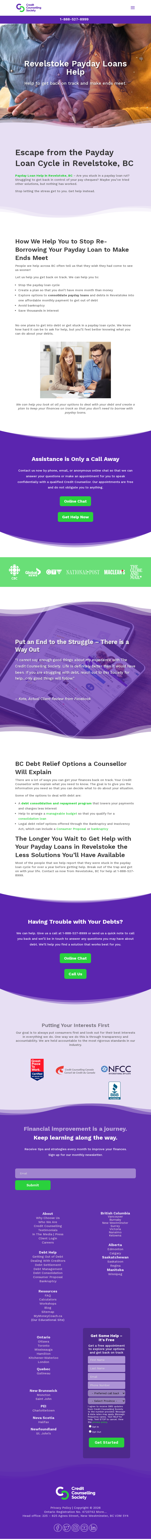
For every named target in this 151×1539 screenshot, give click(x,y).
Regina (115, 1265)
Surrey (115, 1226)
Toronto (44, 1345)
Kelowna (115, 1235)
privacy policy (99, 1422)
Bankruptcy (47, 1281)
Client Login (48, 1238)
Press (59, 1234)
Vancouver (115, 1216)
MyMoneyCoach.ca (48, 1316)
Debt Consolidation (48, 1273)
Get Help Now (75, 517)
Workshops (48, 1303)
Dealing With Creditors (47, 1261)
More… (101, 1512)
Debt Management (47, 1269)
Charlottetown (43, 1410)
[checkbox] (106, 1429)
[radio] (106, 1427)
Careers (48, 1242)
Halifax (43, 1422)
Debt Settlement (48, 1265)
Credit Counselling (48, 1226)
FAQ (48, 1295)
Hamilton (44, 1353)
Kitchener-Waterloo (43, 1358)
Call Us (75, 974)
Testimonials (47, 1230)
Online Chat (75, 501)
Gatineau (43, 1373)
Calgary (115, 1253)
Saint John (44, 1399)
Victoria (115, 1229)
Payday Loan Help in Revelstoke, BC (44, 175)
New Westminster (115, 1223)
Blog (47, 1308)
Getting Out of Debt (47, 1256)
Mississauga (43, 1349)
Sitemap (47, 1312)
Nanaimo (115, 1232)
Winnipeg (115, 1274)
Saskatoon (115, 1261)
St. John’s (43, 1433)
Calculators (47, 1299)
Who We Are (47, 1222)
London (43, 1362)
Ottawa (43, 1341)
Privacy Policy (60, 1508)
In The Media (42, 1234)
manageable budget (61, 813)
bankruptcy (99, 829)
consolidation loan (32, 818)
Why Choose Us (48, 1218)
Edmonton (115, 1249)
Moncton (43, 1395)
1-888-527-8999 (74, 19)
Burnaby (115, 1219)
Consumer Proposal (71, 829)
